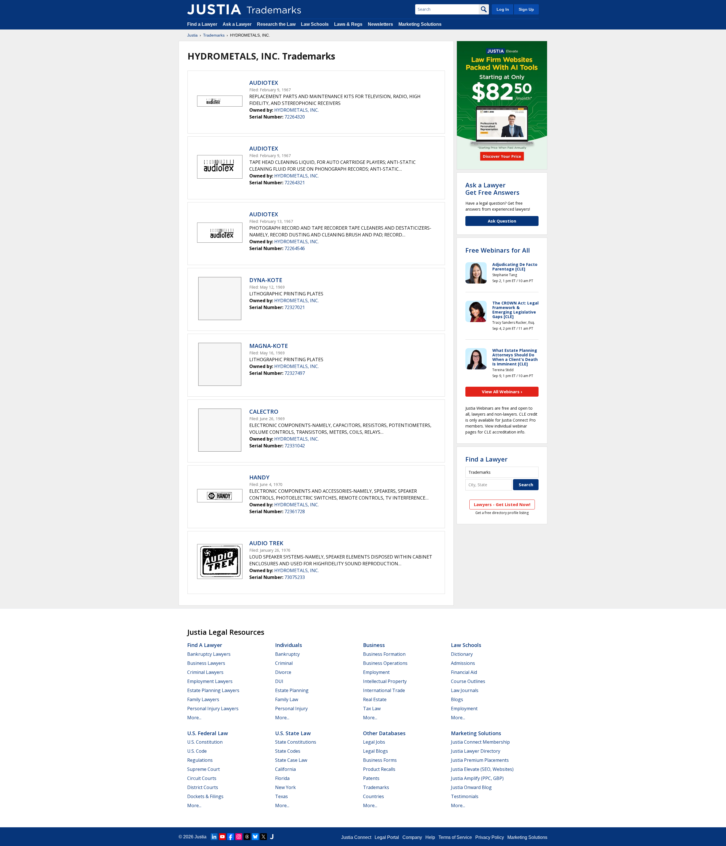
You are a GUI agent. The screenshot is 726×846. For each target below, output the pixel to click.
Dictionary (462, 654)
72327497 (294, 373)
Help (430, 837)
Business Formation (384, 654)
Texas (281, 796)
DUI (279, 681)
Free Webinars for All (497, 250)
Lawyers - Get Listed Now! (502, 504)
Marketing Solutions (420, 24)
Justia (192, 35)
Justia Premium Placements (480, 760)
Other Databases (384, 733)
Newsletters (380, 24)
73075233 (294, 577)
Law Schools (315, 24)
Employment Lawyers (210, 681)
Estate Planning (292, 690)
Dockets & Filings (205, 796)
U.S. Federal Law (207, 733)
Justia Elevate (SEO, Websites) (482, 769)
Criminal (284, 663)
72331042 (294, 446)
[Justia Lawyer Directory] (271, 836)
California (285, 769)
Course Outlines (468, 681)
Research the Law (276, 24)
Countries (373, 796)
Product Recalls (379, 769)
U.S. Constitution (205, 742)
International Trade (384, 690)
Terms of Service (455, 837)
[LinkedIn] (214, 836)
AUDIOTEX (263, 82)
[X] (263, 836)
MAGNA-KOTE (268, 346)
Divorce (283, 672)
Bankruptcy (287, 654)
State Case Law (291, 760)
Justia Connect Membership (480, 742)
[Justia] (214, 9)
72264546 (294, 248)
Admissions (463, 663)
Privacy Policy (489, 837)
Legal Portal (387, 837)
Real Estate (375, 699)
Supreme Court (203, 769)
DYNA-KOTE (265, 280)
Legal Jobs (374, 742)
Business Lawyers (206, 663)
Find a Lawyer (202, 24)
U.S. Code (197, 751)
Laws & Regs (348, 24)
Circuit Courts (201, 778)
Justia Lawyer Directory (475, 751)
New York (285, 787)
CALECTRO (263, 411)
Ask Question (502, 221)
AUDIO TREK (266, 543)
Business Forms (380, 760)
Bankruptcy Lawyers (209, 654)
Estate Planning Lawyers (213, 690)
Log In (503, 9)
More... (194, 717)
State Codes (287, 751)
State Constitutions (295, 742)
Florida (282, 778)
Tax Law (372, 708)
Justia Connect (356, 837)
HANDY (259, 477)
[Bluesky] (255, 836)
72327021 (294, 307)
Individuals (288, 645)
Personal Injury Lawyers (213, 708)
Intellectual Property (385, 681)
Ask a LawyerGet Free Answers (492, 188)
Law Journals (464, 690)
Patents (371, 778)
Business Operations (385, 663)
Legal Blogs (375, 751)
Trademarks (214, 35)
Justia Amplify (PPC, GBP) (477, 778)
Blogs (457, 699)
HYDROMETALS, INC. (296, 110)
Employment (376, 672)
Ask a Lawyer (237, 24)
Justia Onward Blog (471, 787)
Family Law (286, 699)
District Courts (202, 787)
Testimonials (464, 796)
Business (374, 645)
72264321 (294, 182)
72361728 (294, 511)
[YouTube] (222, 836)
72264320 (294, 117)
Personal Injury (291, 708)
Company (412, 837)
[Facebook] (230, 836)
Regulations (200, 760)
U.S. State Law (293, 733)
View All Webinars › (502, 391)
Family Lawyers (203, 699)
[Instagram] (238, 836)
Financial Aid (464, 672)
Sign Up (526, 9)
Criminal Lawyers (205, 672)
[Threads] (247, 836)
